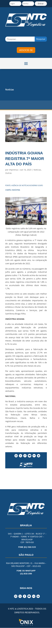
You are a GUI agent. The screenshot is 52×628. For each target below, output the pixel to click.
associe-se (26, 50)
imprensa (13, 169)
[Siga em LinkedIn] (38, 455)
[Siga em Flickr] (34, 455)
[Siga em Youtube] (29, 456)
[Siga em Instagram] (16, 455)
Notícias (9, 89)
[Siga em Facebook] (25, 455)
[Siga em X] (20, 455)
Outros (8, 173)
